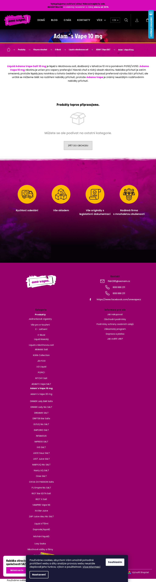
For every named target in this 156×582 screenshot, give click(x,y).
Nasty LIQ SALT (41, 470)
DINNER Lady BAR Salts (41, 401)
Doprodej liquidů (41, 529)
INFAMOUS (41, 435)
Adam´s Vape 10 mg (41, 388)
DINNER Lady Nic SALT (41, 407)
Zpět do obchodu (78, 145)
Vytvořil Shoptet (140, 572)
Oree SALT (41, 476)
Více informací (91, 567)
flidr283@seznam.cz (119, 281)
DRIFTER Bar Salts (41, 418)
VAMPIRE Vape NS (41, 504)
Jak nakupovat (115, 314)
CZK (114, 20)
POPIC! (41, 372)
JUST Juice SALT (41, 458)
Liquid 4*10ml (41, 523)
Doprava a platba (115, 333)
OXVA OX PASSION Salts (41, 481)
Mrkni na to (16, 570)
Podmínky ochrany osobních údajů (115, 324)
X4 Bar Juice (41, 510)
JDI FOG (41, 360)
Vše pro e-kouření (40, 324)
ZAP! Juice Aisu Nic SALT (41, 516)
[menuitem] (41, 20)
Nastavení (39, 574)
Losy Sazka (40, 543)
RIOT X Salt (41, 499)
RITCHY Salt (41, 378)
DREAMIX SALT (41, 412)
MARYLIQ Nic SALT (41, 464)
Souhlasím (115, 562)
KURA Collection (41, 355)
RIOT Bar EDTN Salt (41, 493)
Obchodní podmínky (115, 319)
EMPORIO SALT (41, 430)
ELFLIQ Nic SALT (41, 424)
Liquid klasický (41, 339)
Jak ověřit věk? (115, 338)
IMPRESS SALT (41, 441)
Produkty (40, 314)
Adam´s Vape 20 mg (41, 394)
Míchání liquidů (41, 536)
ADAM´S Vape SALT (41, 384)
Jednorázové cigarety (40, 318)
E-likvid (41, 334)
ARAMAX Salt (41, 349)
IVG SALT (41, 447)
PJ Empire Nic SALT (41, 487)
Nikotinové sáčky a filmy (40, 549)
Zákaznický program (115, 329)
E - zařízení (41, 329)
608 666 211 (119, 287)
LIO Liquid (41, 366)
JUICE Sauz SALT (41, 453)
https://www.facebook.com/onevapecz (119, 299)
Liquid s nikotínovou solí (41, 345)
